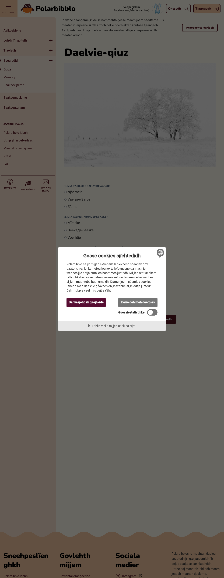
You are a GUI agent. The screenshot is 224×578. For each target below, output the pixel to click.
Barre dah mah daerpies (138, 302)
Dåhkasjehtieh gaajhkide (86, 302)
